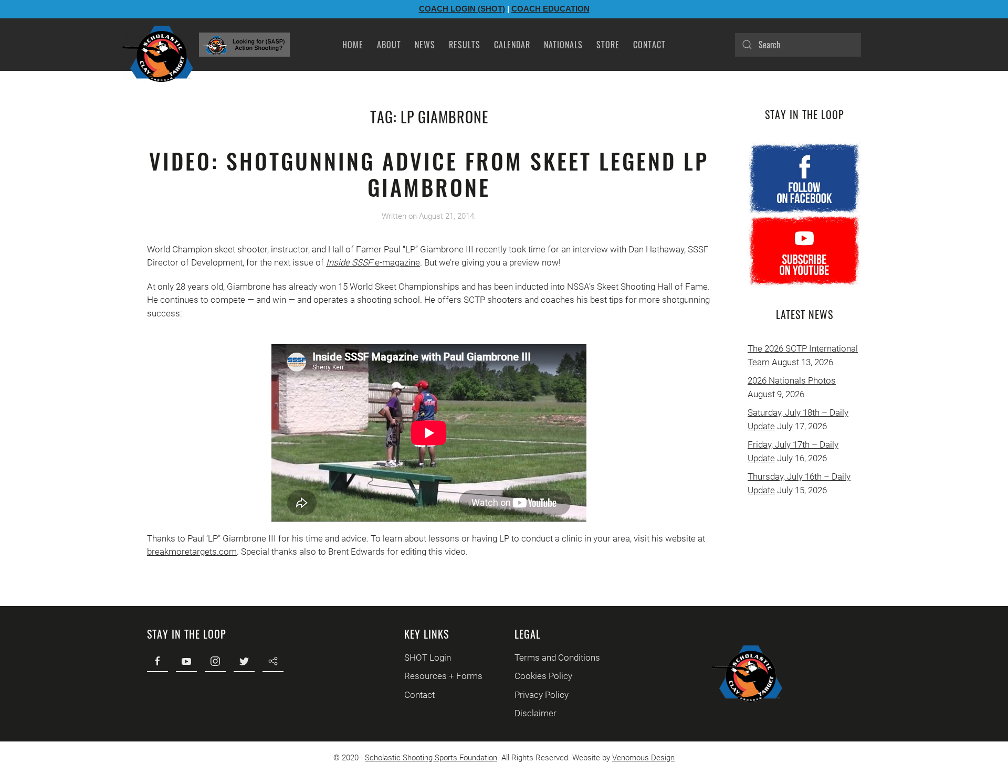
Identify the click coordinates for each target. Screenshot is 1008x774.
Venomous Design (643, 757)
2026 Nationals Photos (792, 380)
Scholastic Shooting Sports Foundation (431, 757)
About (389, 44)
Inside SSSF (349, 262)
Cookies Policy (543, 676)
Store (608, 44)
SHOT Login (427, 657)
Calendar (512, 44)
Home (352, 44)
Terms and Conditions (557, 657)
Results (464, 44)
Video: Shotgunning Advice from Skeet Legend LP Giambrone (429, 173)
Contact (649, 44)
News (425, 44)
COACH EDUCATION (550, 8)
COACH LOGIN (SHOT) (462, 8)
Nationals (563, 44)
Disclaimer (535, 713)
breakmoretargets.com (192, 551)
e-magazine (396, 262)
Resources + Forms (443, 676)
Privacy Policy (541, 695)
